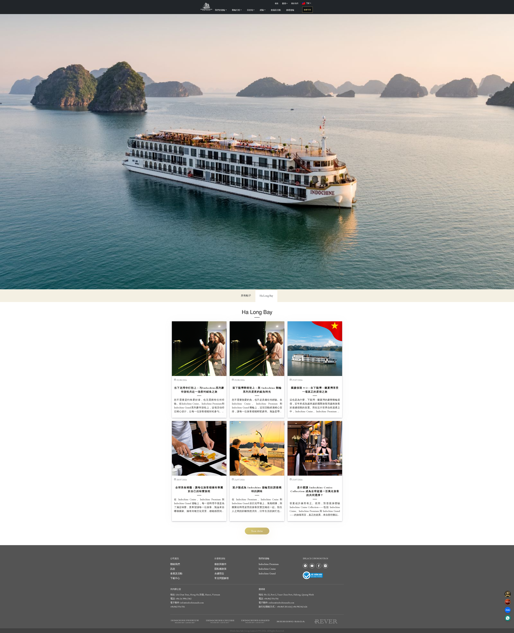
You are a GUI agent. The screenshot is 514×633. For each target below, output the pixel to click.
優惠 (276, 3)
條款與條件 (220, 564)
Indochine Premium (269, 564)
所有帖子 (246, 295)
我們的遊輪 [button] (220, 9)
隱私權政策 (220, 568)
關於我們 (294, 3)
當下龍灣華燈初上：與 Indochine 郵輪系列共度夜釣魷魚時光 (257, 389)
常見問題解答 (221, 578)
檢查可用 (307, 9)
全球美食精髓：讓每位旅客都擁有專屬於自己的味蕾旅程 (199, 489)
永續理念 (219, 573)
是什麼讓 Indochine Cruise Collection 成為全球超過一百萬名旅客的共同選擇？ (314, 491)
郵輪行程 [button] (236, 9)
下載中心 (175, 578)
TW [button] (307, 3)
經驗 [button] (262, 9)
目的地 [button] (250, 9)
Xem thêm (257, 531)
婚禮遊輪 (290, 9)
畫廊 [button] (284, 3)
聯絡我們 (175, 564)
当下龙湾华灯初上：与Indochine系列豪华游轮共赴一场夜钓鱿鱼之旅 (199, 389)
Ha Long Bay (266, 295)
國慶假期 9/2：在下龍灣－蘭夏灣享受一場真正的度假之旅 (315, 389)
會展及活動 (176, 573)
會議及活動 (276, 9)
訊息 (172, 568)
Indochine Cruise (267, 568)
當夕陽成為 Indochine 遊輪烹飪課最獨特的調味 (257, 489)
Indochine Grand (267, 573)
